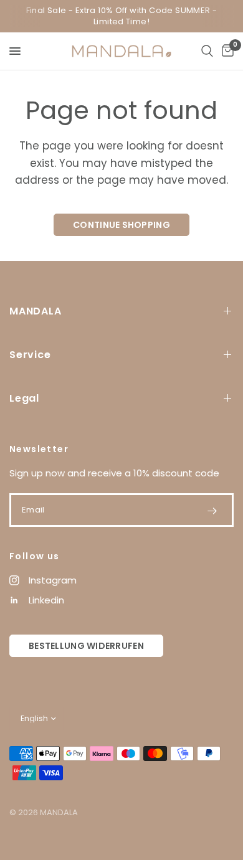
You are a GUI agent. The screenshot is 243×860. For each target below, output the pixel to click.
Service (30, 354)
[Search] (207, 51)
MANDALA (35, 311)
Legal (24, 398)
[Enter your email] (212, 510)
